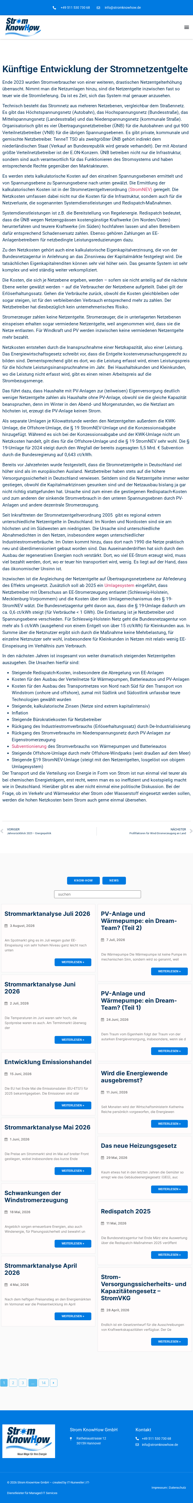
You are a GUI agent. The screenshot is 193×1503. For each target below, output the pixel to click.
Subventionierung (30, 746)
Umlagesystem (119, 585)
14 (44, 1382)
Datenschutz (177, 1487)
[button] (187, 27)
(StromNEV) (140, 189)
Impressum (159, 1487)
